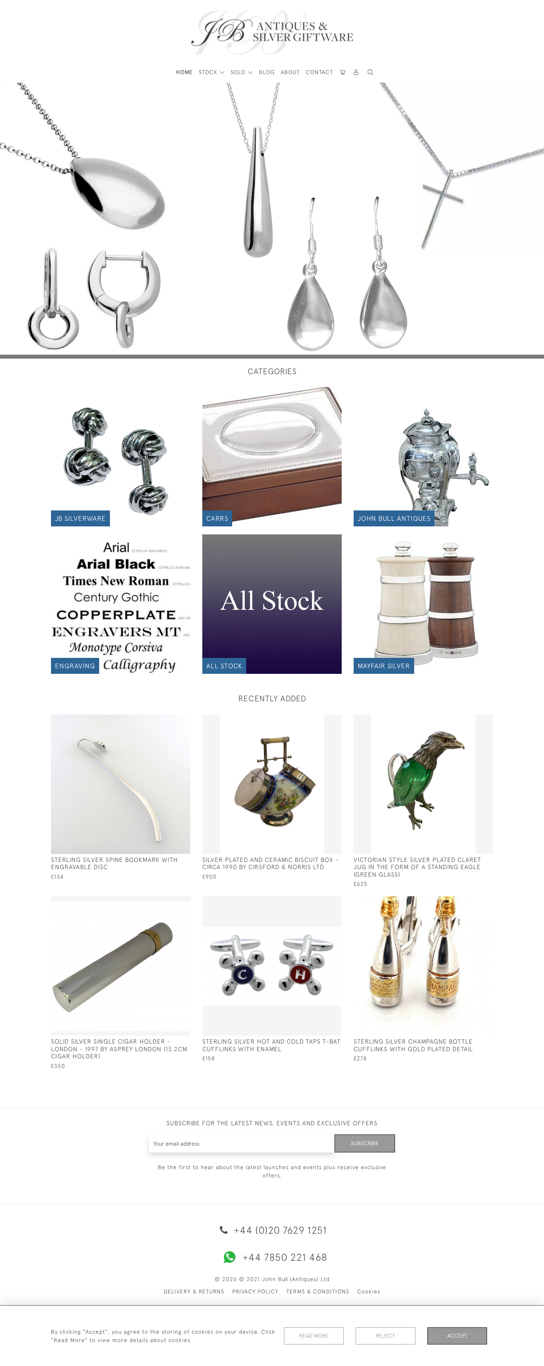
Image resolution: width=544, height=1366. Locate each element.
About (290, 72)
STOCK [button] (209, 72)
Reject (385, 1336)
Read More (314, 1336)
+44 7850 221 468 (285, 1257)
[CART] (343, 72)
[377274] (317, 902)
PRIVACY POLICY (255, 1291)
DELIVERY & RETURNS (194, 1291)
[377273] (469, 902)
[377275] (317, 720)
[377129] (166, 902)
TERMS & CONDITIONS (317, 1291)
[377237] (469, 720)
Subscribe (365, 1143)
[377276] (166, 720)
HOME (184, 72)
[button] (356, 72)
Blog (267, 72)
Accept (457, 1336)
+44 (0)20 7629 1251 (279, 1230)
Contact (319, 72)
